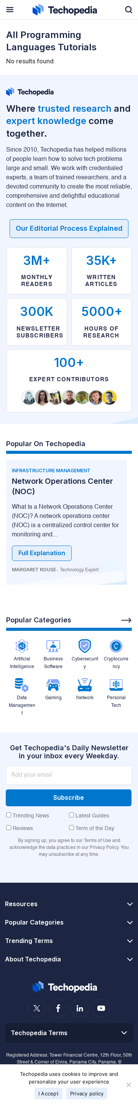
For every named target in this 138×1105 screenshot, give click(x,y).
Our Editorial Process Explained (69, 228)
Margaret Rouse (34, 569)
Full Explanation (41, 553)
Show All (126, 620)
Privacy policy (87, 1093)
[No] (128, 1084)
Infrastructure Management (51, 470)
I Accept (48, 1093)
